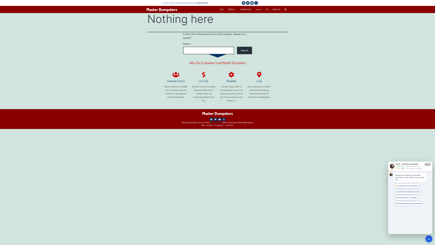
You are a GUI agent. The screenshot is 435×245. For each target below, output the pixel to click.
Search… (187, 44)
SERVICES (231, 9)
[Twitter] (248, 3)
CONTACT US (276, 9)
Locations (258, 9)
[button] (286, 10)
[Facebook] (243, 3)
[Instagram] (256, 3)
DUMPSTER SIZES (245, 9)
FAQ (267, 9)
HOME (222, 9)
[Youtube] (252, 3)
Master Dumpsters (161, 9)
